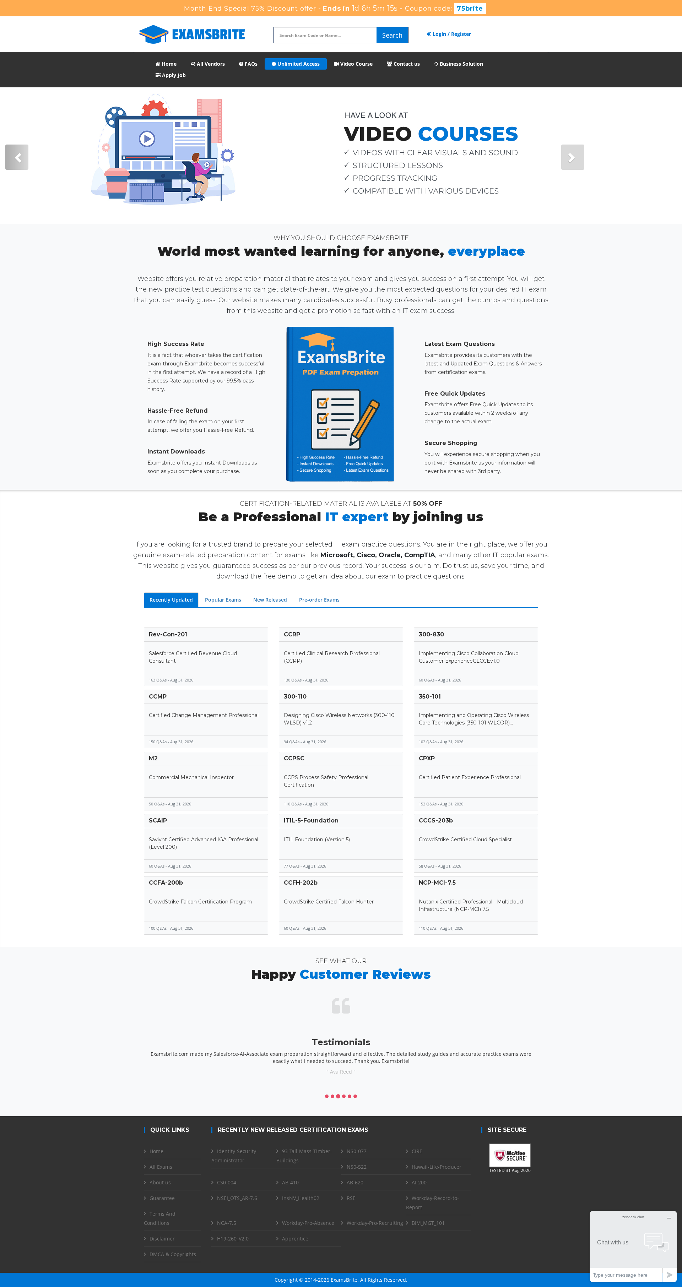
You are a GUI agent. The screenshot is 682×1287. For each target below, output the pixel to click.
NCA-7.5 (226, 1223)
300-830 (431, 634)
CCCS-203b (436, 820)
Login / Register (451, 34)
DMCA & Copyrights (173, 1254)
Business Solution (460, 63)
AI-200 (419, 1182)
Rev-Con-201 (168, 634)
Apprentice (295, 1238)
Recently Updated (171, 599)
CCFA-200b (166, 882)
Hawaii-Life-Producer (436, 1166)
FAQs (250, 63)
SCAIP (158, 820)
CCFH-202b (301, 882)
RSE (351, 1198)
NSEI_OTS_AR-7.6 (237, 1198)
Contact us (406, 63)
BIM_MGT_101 (428, 1223)
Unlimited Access (298, 63)
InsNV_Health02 (300, 1198)
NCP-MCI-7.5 (437, 882)
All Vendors (210, 63)
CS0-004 (226, 1182)
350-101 (430, 696)
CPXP (427, 758)
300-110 (295, 696)
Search (392, 35)
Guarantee (162, 1198)
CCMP (158, 696)
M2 (153, 758)
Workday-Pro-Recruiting (375, 1223)
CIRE (417, 1151)
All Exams (161, 1166)
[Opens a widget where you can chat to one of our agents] (633, 1246)
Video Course (356, 63)
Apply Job (173, 75)
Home (168, 63)
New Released (270, 599)
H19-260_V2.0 (233, 1238)
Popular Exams (223, 599)
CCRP (292, 634)
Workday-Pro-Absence (308, 1223)
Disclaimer (162, 1238)
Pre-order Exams (319, 599)
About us (160, 1182)
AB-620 (355, 1182)
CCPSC (294, 758)
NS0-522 (357, 1166)
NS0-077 (357, 1151)
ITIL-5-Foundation (311, 820)
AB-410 (290, 1182)
